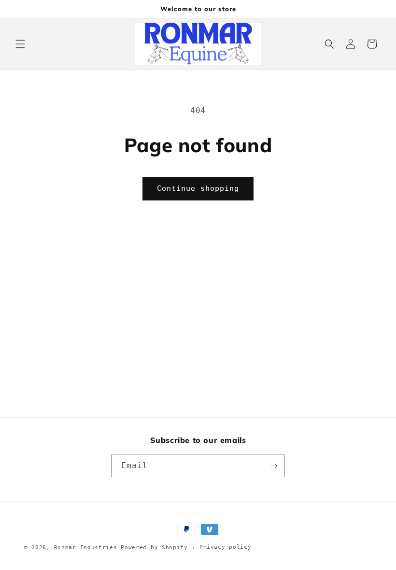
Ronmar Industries (85, 547)
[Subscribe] (273, 466)
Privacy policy (225, 547)
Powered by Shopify (154, 547)
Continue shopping (198, 188)
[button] (20, 44)
